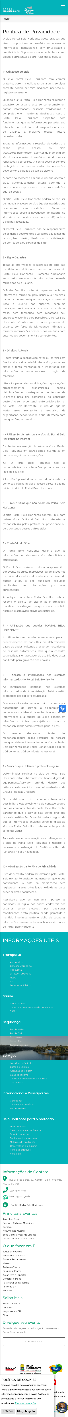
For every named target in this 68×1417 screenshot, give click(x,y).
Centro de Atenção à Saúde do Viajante (31, 1007)
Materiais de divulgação (23, 1142)
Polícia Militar (17, 1029)
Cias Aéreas (16, 1083)
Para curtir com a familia (16, 1283)
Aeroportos (16, 962)
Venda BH (15, 1154)
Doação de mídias (19, 1134)
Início (6, 19)
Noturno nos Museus (14, 1231)
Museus (7, 1263)
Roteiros (7, 1290)
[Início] (18, 6)
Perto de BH (9, 1287)
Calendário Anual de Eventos (25, 1130)
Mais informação (25, 1403)
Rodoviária (16, 970)
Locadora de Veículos (21, 1063)
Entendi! (8, 1411)
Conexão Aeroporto (21, 966)
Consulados (16, 1101)
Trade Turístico (18, 1127)
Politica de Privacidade (59, 1394)
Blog (5, 1315)
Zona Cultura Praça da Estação (19, 1235)
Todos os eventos (12, 1252)
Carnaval (7, 1227)
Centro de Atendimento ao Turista (28, 1079)
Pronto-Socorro (18, 1004)
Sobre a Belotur (11, 1304)
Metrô (13, 978)
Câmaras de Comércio (22, 1104)
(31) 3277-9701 (18, 1191)
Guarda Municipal (19, 1045)
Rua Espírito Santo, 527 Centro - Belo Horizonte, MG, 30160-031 (32, 1182)
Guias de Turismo (19, 1075)
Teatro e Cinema (11, 1267)
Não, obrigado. (26, 1411)
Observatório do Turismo (23, 1146)
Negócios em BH (12, 1311)
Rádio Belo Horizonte (31, 1205)
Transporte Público (20, 985)
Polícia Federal (18, 1108)
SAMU (13, 1011)
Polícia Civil (16, 1033)
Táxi (12, 982)
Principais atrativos (20, 1150)
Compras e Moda (12, 1279)
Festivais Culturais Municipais (18, 1223)
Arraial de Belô (11, 1219)
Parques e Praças (12, 1271)
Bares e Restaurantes (14, 1259)
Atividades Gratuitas (14, 1256)
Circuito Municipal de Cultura (18, 1239)
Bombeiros (16, 1037)
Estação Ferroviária (20, 974)
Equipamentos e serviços (23, 1138)
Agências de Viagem (21, 1071)
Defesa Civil (16, 1041)
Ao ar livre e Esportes (14, 1275)
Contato (7, 1308)
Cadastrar (34, 1341)
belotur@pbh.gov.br (19, 1196)
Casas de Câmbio (19, 1067)
